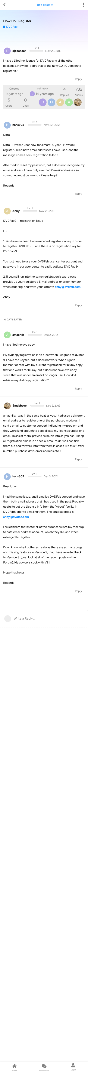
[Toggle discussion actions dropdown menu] (83, 5)
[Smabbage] (78, 102)
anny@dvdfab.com (68, 287)
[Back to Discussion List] (4, 5)
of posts (42, 5)
